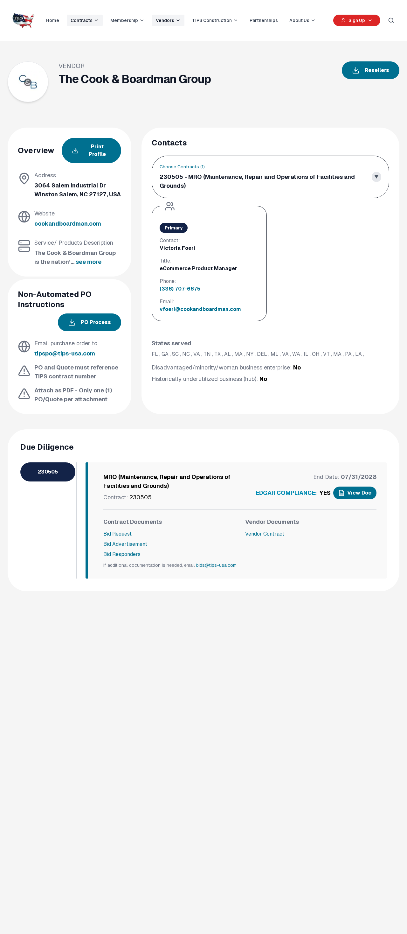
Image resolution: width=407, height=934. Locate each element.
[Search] (391, 20)
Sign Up (356, 20)
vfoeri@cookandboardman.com (200, 309)
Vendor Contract (264, 534)
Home (52, 20)
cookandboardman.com (67, 223)
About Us (299, 20)
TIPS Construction (212, 20)
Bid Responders (122, 554)
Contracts (82, 20)
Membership (124, 20)
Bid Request (117, 534)
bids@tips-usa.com (216, 565)
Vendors (165, 20)
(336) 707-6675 (180, 289)
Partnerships (264, 20)
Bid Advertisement (125, 544)
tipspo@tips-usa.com (64, 353)
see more (88, 261)
